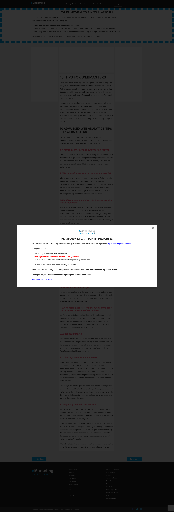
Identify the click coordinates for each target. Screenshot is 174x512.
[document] (87, 256)
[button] (153, 228)
